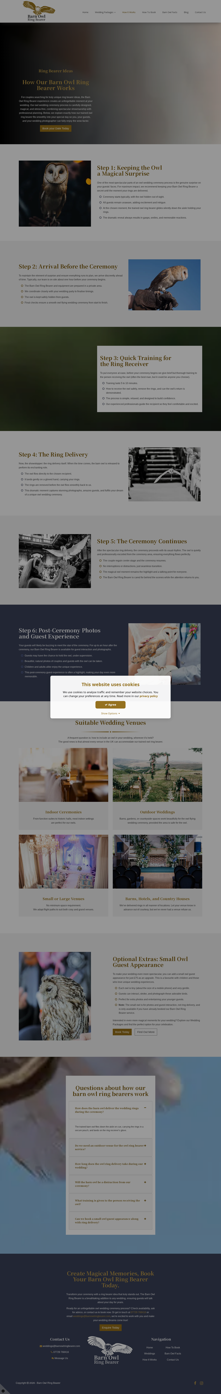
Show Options (109, 713)
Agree (111, 704)
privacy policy (149, 696)
